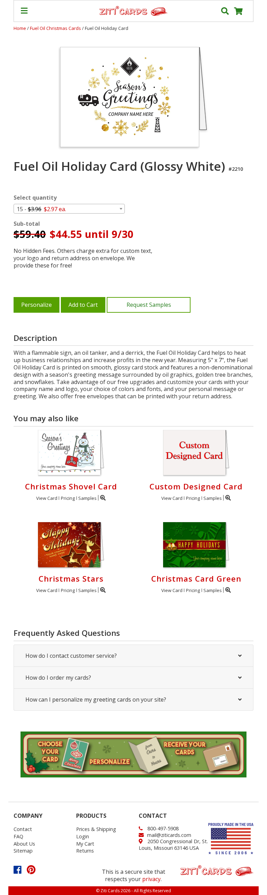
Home (20, 28)
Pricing (68, 498)
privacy (151, 879)
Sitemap (23, 850)
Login (82, 836)
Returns (85, 850)
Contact (23, 829)
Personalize (36, 305)
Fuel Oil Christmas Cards (56, 28)
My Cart (85, 843)
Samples (87, 498)
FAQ (18, 836)
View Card (46, 498)
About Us (24, 843)
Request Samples (149, 305)
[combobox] (69, 209)
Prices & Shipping (96, 829)
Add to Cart (83, 305)
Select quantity (35, 197)
